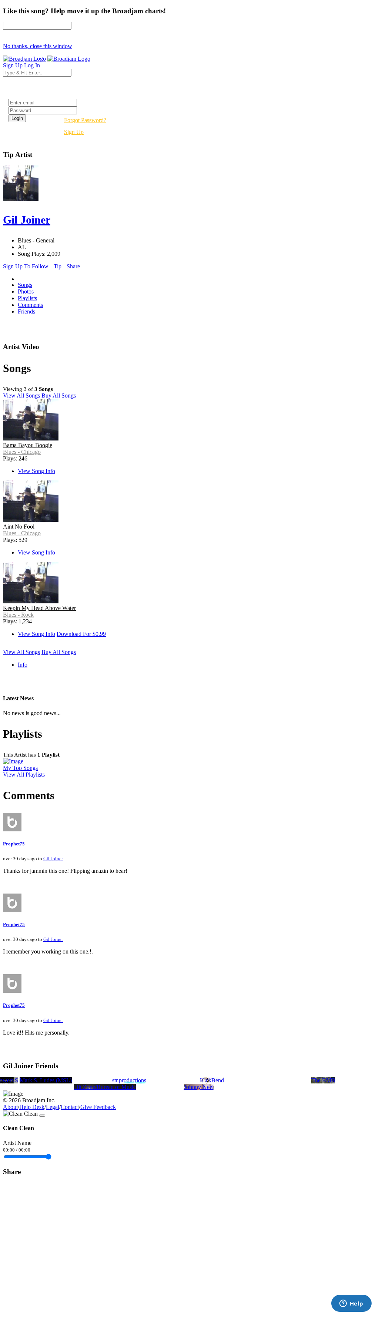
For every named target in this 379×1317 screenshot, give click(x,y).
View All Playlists (24, 774)
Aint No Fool (18, 526)
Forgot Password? (85, 120)
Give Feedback (98, 1107)
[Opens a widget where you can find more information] (351, 1304)
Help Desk (31, 1107)
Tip (57, 266)
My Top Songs (20, 768)
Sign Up (74, 132)
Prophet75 (14, 844)
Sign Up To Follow (25, 266)
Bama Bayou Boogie (27, 445)
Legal (52, 1107)
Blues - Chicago (22, 452)
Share (73, 266)
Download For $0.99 (81, 634)
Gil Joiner (53, 858)
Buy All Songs (58, 395)
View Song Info (36, 471)
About (10, 1107)
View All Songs (21, 395)
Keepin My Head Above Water (39, 608)
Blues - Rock (18, 614)
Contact (70, 1107)
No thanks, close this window (37, 46)
